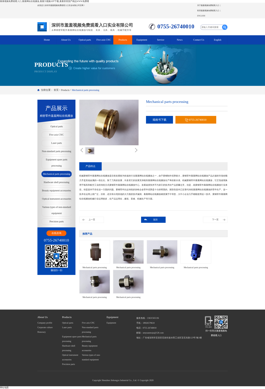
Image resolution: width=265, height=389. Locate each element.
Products (123, 39)
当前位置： (47, 90)
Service (160, 39)
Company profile (44, 323)
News (179, 39)
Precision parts (57, 221)
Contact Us (198, 39)
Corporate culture (45, 327)
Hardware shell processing (56, 182)
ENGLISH (201, 16)
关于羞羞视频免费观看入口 (208, 5)
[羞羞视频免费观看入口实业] (42, 26)
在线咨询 (56, 233)
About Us (66, 39)
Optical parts (85, 39)
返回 (155, 219)
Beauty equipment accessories (56, 190)
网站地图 (4, 387)
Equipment (141, 39)
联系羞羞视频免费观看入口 (208, 11)
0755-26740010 (197, 119)
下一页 (215, 219)
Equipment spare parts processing (56, 162)
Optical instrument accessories (56, 198)
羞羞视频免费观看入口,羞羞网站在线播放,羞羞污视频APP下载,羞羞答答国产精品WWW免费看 (44, 1)
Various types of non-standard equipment (56, 210)
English (217, 39)
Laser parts (56, 143)
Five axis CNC (103, 39)
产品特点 (90, 166)
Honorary (41, 332)
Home (47, 39)
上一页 (92, 219)
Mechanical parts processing (85, 90)
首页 (56, 90)
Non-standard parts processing (56, 151)
